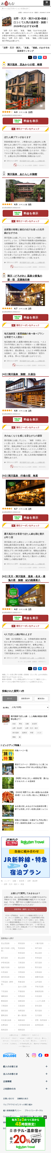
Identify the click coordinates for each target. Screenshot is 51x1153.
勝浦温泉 (4, 1001)
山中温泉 (38, 982)
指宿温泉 (21, 1030)
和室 (31, 732)
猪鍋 (14, 737)
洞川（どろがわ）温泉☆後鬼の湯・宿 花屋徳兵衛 (24, 277)
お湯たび (29, 1038)
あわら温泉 (22, 987)
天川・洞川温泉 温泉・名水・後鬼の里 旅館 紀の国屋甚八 (26, 578)
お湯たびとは (13, 1035)
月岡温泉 (21, 972)
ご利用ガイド (25, 1035)
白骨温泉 (4, 972)
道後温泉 (21, 1001)
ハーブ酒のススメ (24, 1046)
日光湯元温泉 (6, 1020)
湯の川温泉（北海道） (8, 949)
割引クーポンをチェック (27, 129)
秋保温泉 (21, 953)
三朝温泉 (4, 1006)
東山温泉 (38, 953)
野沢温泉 (38, 967)
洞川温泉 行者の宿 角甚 (23, 475)
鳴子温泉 (38, 948)
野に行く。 (34, 1041)
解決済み (41, 699)
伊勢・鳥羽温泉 (41, 1020)
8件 (30, 204)
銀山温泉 (21, 958)
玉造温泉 (21, 1006)
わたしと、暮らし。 (41, 1038)
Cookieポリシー (10, 1116)
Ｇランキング (5, 1038)
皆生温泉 (38, 1006)
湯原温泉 (4, 1011)
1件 (30, 411)
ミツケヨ (5, 1043)
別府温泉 (21, 1011)
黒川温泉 (38, 1011)
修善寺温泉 (39, 977)
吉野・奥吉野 (17, 728)
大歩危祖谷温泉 (24, 1025)
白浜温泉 (38, 996)
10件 (30, 112)
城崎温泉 (4, 996)
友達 (14, 724)
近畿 (27, 724)
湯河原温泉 (5, 977)
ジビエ (39, 732)
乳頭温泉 (21, 948)
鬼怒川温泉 (5, 967)
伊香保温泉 (5, 963)
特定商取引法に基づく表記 (31, 1116)
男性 (20, 724)
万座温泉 (21, 963)
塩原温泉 (21, 967)
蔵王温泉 (4, 958)
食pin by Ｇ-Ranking (40, 1043)
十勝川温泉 (39, 943)
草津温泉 (38, 958)
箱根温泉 (21, 1020)
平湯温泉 (21, 991)
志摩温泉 (4, 1025)
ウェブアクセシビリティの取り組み (17, 1104)
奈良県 (34, 724)
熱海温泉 (4, 1030)
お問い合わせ (8, 1098)
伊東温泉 (21, 977)
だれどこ (15, 1038)
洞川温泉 (15, 732)
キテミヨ (5, 1041)
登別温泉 (21, 943)
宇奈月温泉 (39, 987)
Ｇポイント (35, 1035)
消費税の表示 (22, 1098)
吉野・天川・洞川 (31, 728)
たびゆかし (13, 1043)
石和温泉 (38, 972)
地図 (25, 115)
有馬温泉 (21, 996)
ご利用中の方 (9, 1088)
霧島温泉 (4, 1015)
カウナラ (43, 1041)
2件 (30, 308)
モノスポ (26, 1041)
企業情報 (7, 1081)
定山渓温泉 (5, 943)
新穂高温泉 (39, 991)
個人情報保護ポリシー (12, 1110)
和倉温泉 (21, 982)
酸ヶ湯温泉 (22, 1015)
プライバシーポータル (34, 1110)
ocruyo (22, 1038)
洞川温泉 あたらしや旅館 (22, 174)
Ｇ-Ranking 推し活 (26, 1043)
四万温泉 (38, 963)
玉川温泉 (38, 1015)
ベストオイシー (16, 1041)
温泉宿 (24, 732)
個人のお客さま (10, 1066)
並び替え (6, 708)
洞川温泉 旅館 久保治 (21, 374)
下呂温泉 (4, 991)
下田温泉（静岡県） (7, 983)
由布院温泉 (39, 1025)
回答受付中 (25, 699)
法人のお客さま (10, 1073)
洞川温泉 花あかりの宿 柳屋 (24, 64)
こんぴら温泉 (40, 1001)
